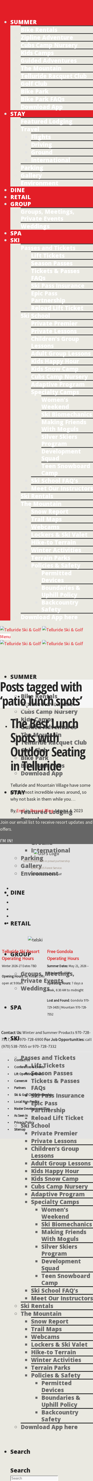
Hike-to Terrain (53, 542)
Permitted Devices (56, 576)
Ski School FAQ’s (54, 480)
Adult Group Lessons (61, 353)
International (50, 160)
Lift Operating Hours (28, 1074)
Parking (32, 167)
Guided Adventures (49, 60)
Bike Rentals (39, 29)
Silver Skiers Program (59, 440)
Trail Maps (46, 519)
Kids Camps (37, 53)
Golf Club (34, 83)
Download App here (49, 617)
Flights (41, 137)
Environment (39, 183)
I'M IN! (6, 841)
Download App (42, 106)
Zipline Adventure (47, 37)
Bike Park (35, 91)
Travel (30, 129)
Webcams (45, 527)
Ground (41, 152)
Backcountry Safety (59, 605)
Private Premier (54, 323)
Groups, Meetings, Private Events (47, 215)
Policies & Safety (55, 565)
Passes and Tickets (48, 248)
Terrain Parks (50, 557)
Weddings (35, 226)
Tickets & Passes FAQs (55, 274)
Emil (20, 810)
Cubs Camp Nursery (49, 45)
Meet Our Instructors (62, 488)
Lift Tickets (48, 255)
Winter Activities (56, 550)
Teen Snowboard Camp (65, 469)
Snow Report (49, 511)
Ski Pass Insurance (57, 285)
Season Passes (52, 263)
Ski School (35, 315)
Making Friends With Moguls (63, 425)
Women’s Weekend (55, 403)
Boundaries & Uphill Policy (60, 591)
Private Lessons (54, 331)
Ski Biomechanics (66, 414)
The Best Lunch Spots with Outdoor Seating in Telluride (47, 744)
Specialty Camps (55, 392)
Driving (41, 144)
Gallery (31, 175)
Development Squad (61, 454)
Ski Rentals (37, 496)
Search (20, 1470)
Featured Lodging (47, 121)
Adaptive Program (58, 384)
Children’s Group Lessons (55, 342)
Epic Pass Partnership (48, 296)
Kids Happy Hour (55, 361)
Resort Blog (41, 810)
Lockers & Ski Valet (59, 534)
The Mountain (41, 68)
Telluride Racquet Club (54, 76)
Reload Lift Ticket (57, 308)
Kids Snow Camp (55, 369)
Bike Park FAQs (43, 99)
